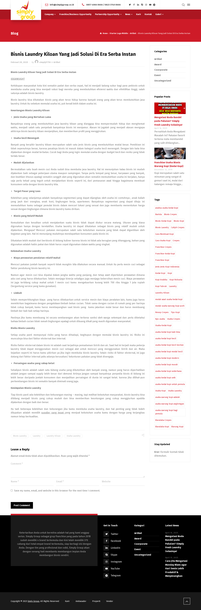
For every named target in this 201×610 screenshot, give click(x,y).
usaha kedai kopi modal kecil (169, 351)
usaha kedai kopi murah (166, 364)
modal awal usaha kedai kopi (168, 299)
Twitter (114, 534)
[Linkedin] (138, 5)
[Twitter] (129, 5)
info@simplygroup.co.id (62, 4)
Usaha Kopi (160, 391)
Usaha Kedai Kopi (163, 325)
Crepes (176, 240)
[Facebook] (134, 5)
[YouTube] (150, 5)
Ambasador (81, 601)
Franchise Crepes (163, 247)
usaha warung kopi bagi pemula (166, 412)
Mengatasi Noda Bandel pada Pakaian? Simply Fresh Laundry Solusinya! (168, 121)
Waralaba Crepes (163, 420)
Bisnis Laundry (20, 436)
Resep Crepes (162, 312)
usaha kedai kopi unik (165, 377)
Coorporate (160, 69)
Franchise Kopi (162, 260)
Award (157, 64)
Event (157, 75)
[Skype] (142, 5)
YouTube (115, 568)
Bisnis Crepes (170, 214)
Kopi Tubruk (161, 286)
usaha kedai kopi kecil (165, 338)
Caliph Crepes (177, 227)
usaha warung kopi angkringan (169, 404)
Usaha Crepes (173, 319)
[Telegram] (154, 5)
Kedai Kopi (160, 273)
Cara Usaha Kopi (162, 240)
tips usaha (160, 319)
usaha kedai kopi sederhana (168, 371)
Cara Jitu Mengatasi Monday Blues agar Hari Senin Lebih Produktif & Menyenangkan (176, 568)
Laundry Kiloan (53, 436)
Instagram (116, 561)
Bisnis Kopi (179, 221)
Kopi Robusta (176, 279)
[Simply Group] (26, 10)
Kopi (170, 273)
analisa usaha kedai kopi (166, 208)
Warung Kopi (177, 426)
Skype (114, 554)
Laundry (36, 436)
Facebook (116, 541)
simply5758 (45, 62)
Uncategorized (162, 80)
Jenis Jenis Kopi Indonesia (167, 267)
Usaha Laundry (73, 436)
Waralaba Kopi (162, 426)
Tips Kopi (175, 312)
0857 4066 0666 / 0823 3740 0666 (103, 4)
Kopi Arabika (161, 279)
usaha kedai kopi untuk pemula (170, 384)
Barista (158, 214)
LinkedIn (115, 547)
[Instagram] (146, 5)
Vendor (109, 601)
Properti (96, 601)
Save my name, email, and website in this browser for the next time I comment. (57, 490)
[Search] (183, 5)
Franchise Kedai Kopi (165, 253)
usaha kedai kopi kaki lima (167, 332)
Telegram (116, 575)
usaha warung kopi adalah (167, 397)
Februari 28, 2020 (19, 62)
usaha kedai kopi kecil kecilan (169, 345)
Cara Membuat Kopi (164, 234)
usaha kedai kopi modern (167, 358)
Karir (67, 601)
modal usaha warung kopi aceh (169, 306)
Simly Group (33, 601)
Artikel (57, 62)
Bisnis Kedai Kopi (163, 221)
